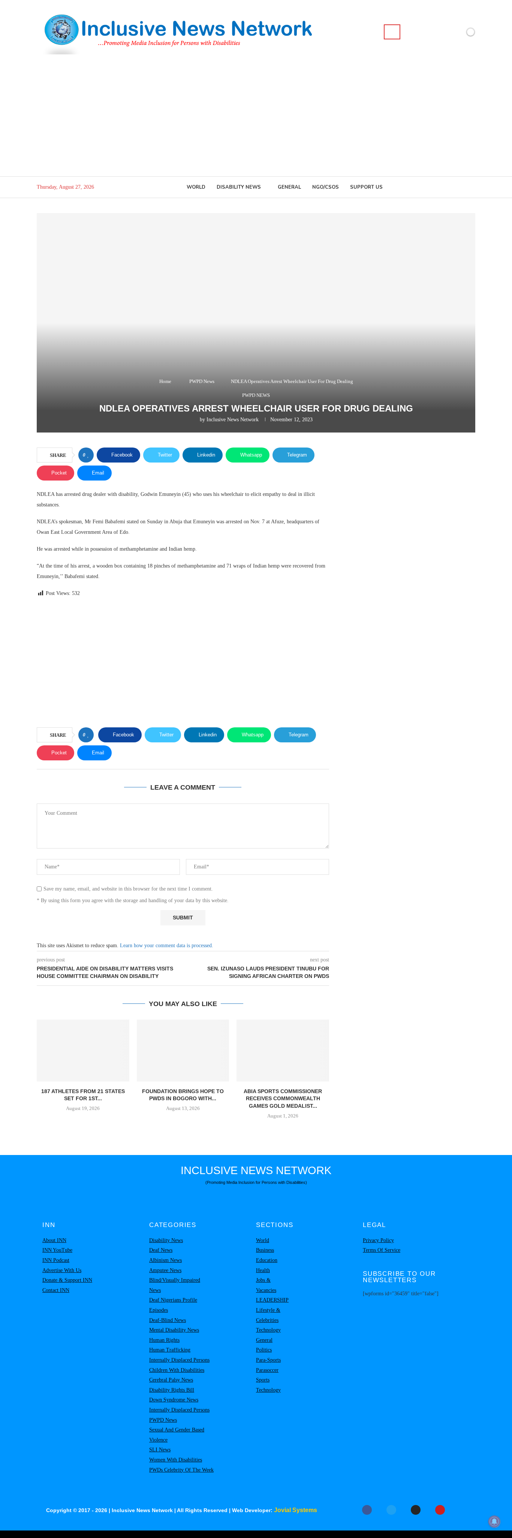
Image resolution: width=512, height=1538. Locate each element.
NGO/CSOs (325, 187)
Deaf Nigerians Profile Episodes (173, 1305)
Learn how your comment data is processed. (166, 945)
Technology (268, 1330)
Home (165, 381)
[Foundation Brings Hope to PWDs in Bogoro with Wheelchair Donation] (183, 1050)
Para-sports (268, 1360)
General (289, 187)
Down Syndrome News (173, 1400)
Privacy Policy (378, 1240)
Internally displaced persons (179, 1360)
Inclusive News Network (233, 419)
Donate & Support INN (67, 1280)
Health (263, 1270)
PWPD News (201, 381)
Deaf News (160, 1250)
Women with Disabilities (175, 1460)
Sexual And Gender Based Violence (176, 1435)
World (196, 187)
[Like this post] (88, 455)
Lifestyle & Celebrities (268, 1315)
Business (265, 1250)
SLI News (160, 1449)
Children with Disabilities (176, 1370)
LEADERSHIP (272, 1300)
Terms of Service (381, 1250)
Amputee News (165, 1270)
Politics (264, 1350)
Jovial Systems (295, 1510)
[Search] (392, 31)
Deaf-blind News (167, 1320)
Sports (262, 1380)
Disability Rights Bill (171, 1390)
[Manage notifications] (494, 1521)
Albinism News (165, 1260)
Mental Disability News (174, 1330)
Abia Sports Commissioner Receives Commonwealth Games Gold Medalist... (283, 1098)
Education (266, 1260)
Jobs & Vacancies (266, 1285)
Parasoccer (267, 1370)
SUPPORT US (366, 187)
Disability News (239, 187)
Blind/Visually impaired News (174, 1285)
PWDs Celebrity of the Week (181, 1470)
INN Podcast (55, 1260)
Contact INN (55, 1290)
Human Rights (164, 1340)
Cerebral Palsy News (171, 1380)
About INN (54, 1240)
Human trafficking (169, 1350)
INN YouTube (57, 1250)
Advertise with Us (61, 1270)
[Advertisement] (256, 120)
